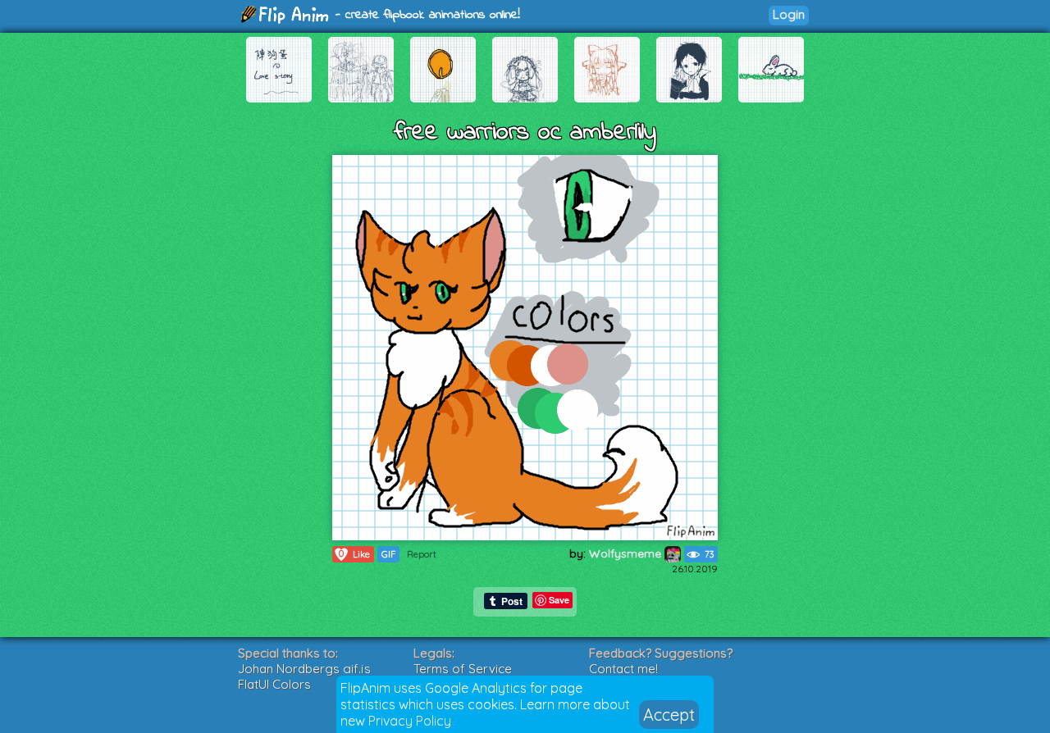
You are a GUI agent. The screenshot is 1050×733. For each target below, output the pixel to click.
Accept (669, 714)
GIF (388, 554)
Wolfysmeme (626, 553)
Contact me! (623, 668)
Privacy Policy (409, 721)
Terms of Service (462, 668)
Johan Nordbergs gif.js (304, 668)
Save (559, 600)
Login (789, 14)
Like (354, 554)
